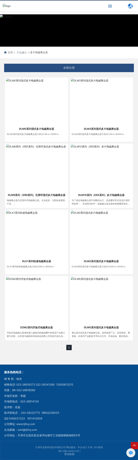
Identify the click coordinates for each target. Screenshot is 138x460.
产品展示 (22, 52)
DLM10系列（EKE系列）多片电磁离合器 (101, 194)
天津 (90, 447)
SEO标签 (98, 447)
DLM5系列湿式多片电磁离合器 (101, 327)
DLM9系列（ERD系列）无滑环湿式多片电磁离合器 (36, 194)
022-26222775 (30, 412)
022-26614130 (29, 401)
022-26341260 (45, 384)
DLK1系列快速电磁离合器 (36, 261)
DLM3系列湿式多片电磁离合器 (101, 128)
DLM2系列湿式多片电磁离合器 (101, 261)
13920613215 (64, 384)
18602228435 (50, 412)
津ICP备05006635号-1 (69, 451)
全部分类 (69, 67)
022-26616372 (25, 384)
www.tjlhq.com (25, 424)
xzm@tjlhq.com (27, 429)
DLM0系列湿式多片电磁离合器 (36, 128)
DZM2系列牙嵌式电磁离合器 (36, 327)
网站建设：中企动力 (76, 447)
